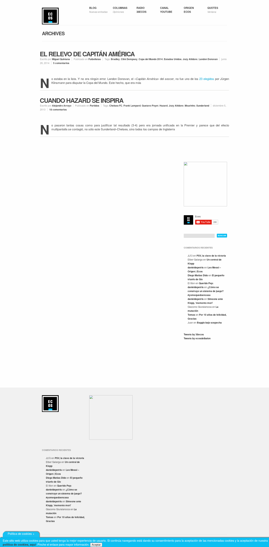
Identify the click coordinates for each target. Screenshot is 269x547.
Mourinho (190, 105)
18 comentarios (58, 109)
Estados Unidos (173, 59)
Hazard (164, 105)
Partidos (94, 105)
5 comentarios (61, 63)
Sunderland (202, 105)
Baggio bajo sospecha (209, 322)
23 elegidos (206, 79)
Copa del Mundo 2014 (151, 59)
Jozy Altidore (190, 59)
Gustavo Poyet (150, 105)
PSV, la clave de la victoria (211, 255)
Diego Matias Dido (198, 275)
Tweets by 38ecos (194, 334)
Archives (53, 33)
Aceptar (96, 544)
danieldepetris (196, 267)
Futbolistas (94, 59)
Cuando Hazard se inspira (81, 100)
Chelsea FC (115, 105)
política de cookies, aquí (19, 544)
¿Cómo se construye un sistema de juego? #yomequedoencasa (206, 291)
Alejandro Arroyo (61, 105)
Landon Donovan (208, 59)
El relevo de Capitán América (87, 53)
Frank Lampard (132, 105)
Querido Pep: (206, 283)
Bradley (115, 59)
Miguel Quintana (61, 59)
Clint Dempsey (129, 59)
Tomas (191, 314)
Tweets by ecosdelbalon (197, 338)
